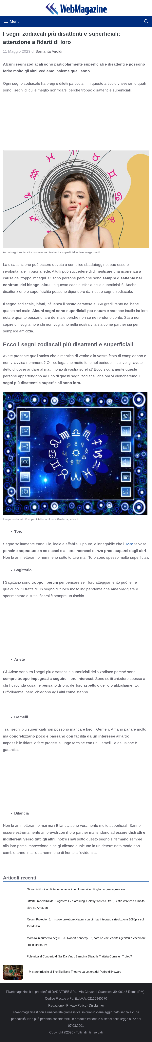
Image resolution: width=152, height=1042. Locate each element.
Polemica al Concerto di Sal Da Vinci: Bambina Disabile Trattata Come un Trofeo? (79, 956)
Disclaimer (96, 1005)
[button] (146, 21)
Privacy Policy (76, 1005)
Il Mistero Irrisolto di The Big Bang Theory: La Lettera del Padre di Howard (74, 971)
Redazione (56, 1005)
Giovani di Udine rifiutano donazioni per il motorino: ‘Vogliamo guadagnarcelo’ (76, 889)
